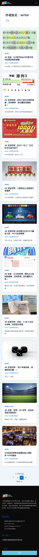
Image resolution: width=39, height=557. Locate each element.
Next (19, 481)
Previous (19, 474)
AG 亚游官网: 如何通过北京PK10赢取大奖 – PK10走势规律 (19, 232)
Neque (11, 406)
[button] (36, 3)
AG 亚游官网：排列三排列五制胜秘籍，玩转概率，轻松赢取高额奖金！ (19, 102)
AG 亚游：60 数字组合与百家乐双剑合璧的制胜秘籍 (19, 58)
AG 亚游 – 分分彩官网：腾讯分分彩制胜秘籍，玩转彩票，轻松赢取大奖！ (19, 276)
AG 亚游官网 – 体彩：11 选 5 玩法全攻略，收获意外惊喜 (19, 323)
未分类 (7, 53)
